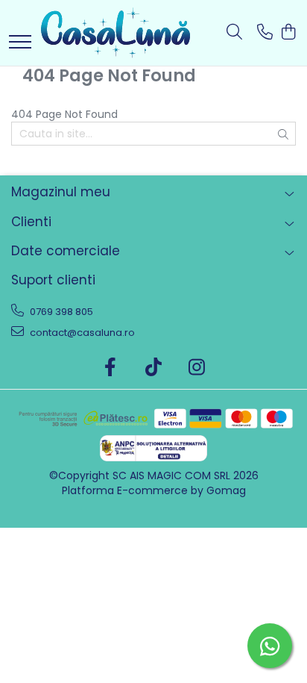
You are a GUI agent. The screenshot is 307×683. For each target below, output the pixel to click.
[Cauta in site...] (234, 33)
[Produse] (20, 43)
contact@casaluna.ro (81, 332)
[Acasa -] (115, 32)
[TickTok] (154, 368)
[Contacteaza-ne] (265, 33)
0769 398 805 (60, 312)
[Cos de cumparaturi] (288, 33)
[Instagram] (197, 368)
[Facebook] (111, 368)
